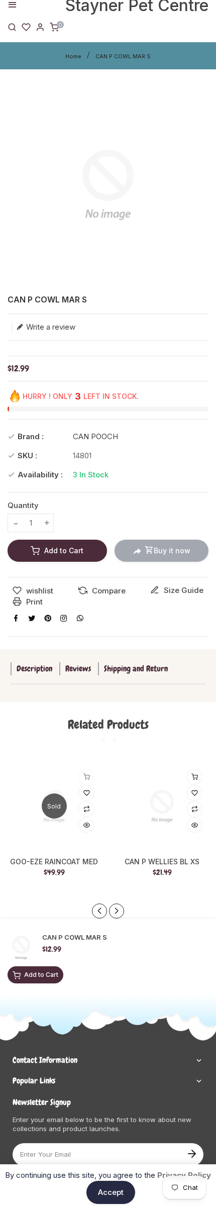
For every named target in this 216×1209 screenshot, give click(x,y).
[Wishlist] (26, 26)
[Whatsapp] (80, 618)
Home (73, 56)
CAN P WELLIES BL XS (162, 862)
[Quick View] (86, 825)
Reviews (78, 668)
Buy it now (172, 550)
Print (33, 602)
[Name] (191, 1152)
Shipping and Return (136, 668)
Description (34, 668)
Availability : (40, 474)
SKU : (27, 455)
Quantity (23, 505)
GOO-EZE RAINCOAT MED (54, 862)
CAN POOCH (95, 436)
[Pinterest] (48, 618)
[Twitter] (32, 618)
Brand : (31, 436)
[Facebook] (16, 618)
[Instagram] (64, 618)
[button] (116, 911)
